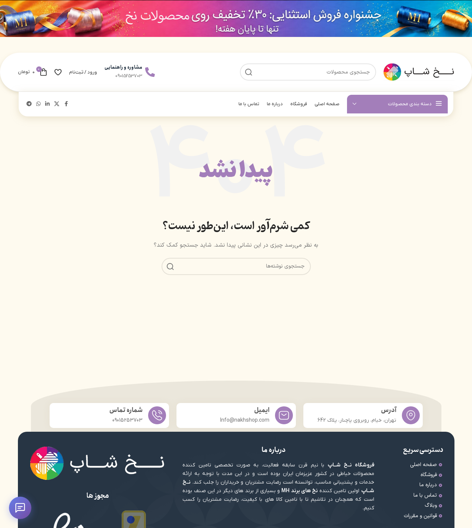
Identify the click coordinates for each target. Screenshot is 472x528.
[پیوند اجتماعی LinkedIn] (47, 104)
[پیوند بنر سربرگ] (236, 18)
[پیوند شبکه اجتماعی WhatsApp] (38, 104)
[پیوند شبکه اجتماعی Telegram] (29, 104)
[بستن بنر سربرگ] (9, 18)
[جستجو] (170, 266)
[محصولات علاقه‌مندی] (58, 72)
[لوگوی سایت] (419, 72)
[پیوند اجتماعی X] (57, 104)
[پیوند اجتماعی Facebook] (66, 104)
